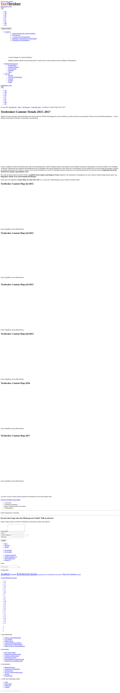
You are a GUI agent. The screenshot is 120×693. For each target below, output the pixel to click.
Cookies (6, 687)
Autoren (14, 574)
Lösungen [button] (7, 32)
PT (5, 20)
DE (2, 8)
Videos (6, 547)
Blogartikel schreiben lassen (12, 654)
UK (5, 13)
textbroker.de (12, 107)
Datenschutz (8, 684)
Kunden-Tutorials (13, 67)
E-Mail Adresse (5, 535)
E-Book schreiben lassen (11, 656)
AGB (6, 682)
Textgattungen (58, 574)
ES (5, 17)
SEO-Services (16, 35)
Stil (47, 574)
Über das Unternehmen (15, 77)
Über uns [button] (7, 74)
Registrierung (8, 676)
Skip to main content (7, 1)
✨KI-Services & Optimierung (21, 37)
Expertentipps (12, 69)
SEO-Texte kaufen (10, 652)
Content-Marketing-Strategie (12, 643)
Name (2, 533)
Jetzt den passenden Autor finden (10, 500)
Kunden (10, 80)
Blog (19, 107)
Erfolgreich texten (27, 573)
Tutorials (7, 545)
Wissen (7, 560)
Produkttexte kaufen (10, 657)
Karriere (10, 79)
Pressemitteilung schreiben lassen (14, 659)
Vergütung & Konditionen (12, 669)
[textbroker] (11, 5)
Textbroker (51, 574)
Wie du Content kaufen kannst (13, 672)
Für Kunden (26, 107)
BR (5, 23)
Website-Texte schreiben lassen (13, 661)
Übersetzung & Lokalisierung (21, 40)
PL (5, 22)
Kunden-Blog (12, 65)
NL (5, 15)
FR (5, 11)
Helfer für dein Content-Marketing (14, 646)
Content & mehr (36, 107)
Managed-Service (9, 667)
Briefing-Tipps (8, 641)
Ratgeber (11, 70)
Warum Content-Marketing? (12, 638)
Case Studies (8, 639)
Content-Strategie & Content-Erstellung (23, 33)
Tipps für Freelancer (69, 574)
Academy (6, 574)
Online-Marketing (10, 557)
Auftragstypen (8, 670)
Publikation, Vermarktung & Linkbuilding (24, 38)
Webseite (3, 537)
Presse (10, 82)
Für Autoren (8, 550)
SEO (45, 574)
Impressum (7, 685)
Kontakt (10, 75)
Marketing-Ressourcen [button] (11, 63)
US (5, 25)
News (10, 72)
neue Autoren (40, 574)
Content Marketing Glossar (9, 578)
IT (5, 18)
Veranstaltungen (9, 558)
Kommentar (4, 531)
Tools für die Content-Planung (13, 644)
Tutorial (79, 574)
